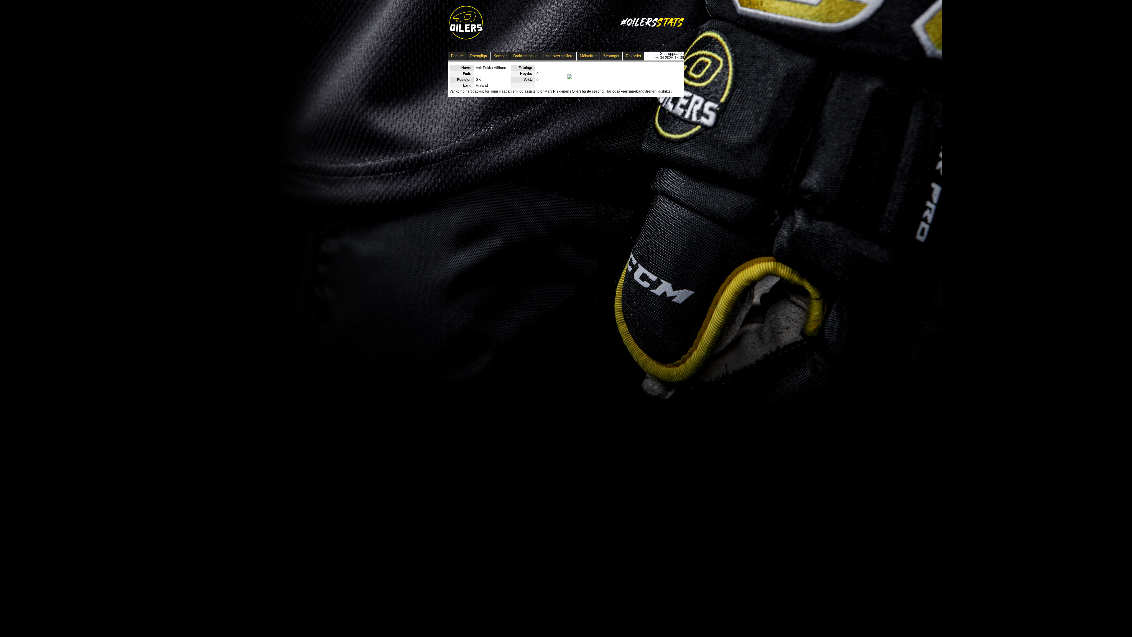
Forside (457, 56)
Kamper (500, 56)
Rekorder (633, 56)
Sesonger (611, 56)
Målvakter (588, 56)
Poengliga (478, 56)
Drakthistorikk (525, 56)
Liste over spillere (558, 56)
